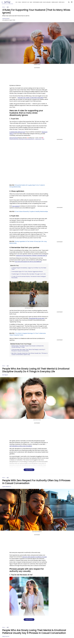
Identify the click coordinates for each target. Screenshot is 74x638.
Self (28, 2)
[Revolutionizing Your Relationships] (7, 2)
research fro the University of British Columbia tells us (31, 255)
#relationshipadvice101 (29, 139)
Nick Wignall (5, 374)
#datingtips (21, 139)
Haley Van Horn (5, 636)
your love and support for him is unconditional (28, 261)
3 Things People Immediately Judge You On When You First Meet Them (29, 268)
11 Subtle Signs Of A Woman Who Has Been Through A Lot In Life (29, 274)
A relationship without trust (17, 132)
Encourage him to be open (36, 318)
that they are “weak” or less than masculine (30, 97)
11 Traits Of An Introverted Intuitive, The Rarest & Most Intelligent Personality (29, 277)
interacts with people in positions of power (34, 557)
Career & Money (54, 2)
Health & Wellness (47, 2)
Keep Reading (29, 469)
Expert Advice (61, 2)
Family (31, 2)
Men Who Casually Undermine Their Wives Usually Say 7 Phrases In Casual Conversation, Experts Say (30, 354)
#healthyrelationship (13, 139)
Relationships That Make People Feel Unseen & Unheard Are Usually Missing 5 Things (28, 346)
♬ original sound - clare (39, 139)
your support (16, 206)
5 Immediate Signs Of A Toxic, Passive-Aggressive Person (27, 271)
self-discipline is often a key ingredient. (20, 446)
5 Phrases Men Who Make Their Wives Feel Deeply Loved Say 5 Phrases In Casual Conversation (28, 350)
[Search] (68, 2)
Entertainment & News (37, 2)
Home (3, 7)
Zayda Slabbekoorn (6, 486)
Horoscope (24, 2)
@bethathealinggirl (13, 137)
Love (16, 2)
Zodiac (19, 2)
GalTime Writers (6, 18)
